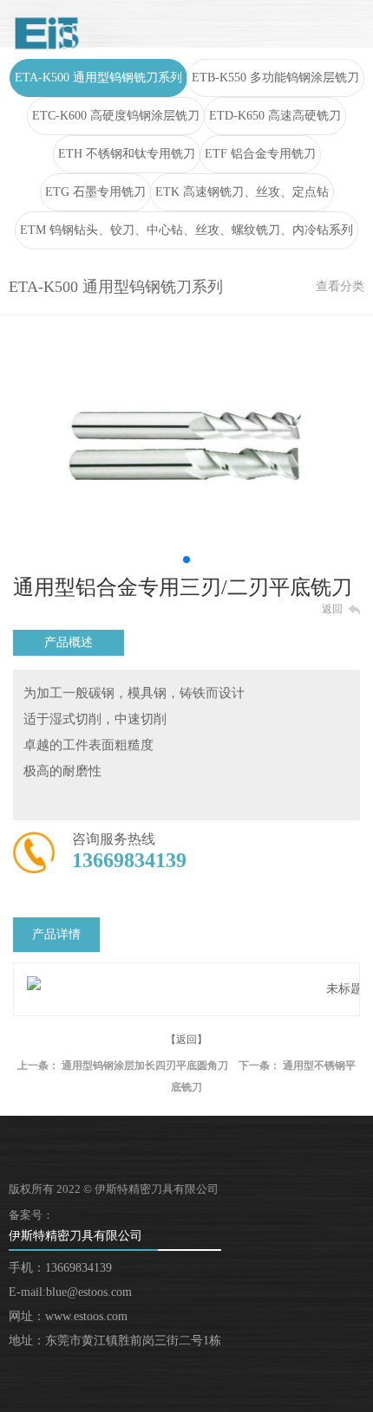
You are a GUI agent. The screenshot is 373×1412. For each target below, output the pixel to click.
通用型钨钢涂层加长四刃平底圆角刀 (145, 1065)
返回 (332, 609)
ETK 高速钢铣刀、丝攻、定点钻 (242, 191)
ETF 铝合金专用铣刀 (260, 153)
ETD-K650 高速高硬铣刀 (275, 115)
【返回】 (186, 1039)
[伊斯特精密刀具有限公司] (47, 33)
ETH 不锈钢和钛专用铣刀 (126, 153)
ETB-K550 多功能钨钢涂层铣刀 (275, 77)
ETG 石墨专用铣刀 (95, 191)
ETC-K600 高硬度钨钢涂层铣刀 (116, 115)
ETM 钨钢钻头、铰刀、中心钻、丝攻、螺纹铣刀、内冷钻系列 (186, 229)
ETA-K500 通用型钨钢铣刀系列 (98, 77)
